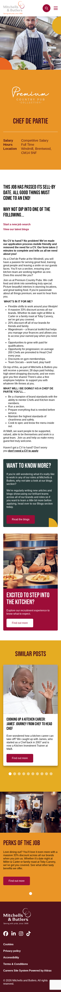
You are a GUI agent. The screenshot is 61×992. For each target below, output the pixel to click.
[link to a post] (30, 689)
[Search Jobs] (46, 8)
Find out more (20, 623)
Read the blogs (20, 519)
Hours (8, 144)
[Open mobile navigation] (56, 8)
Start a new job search (17, 224)
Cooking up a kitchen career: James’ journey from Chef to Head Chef (29, 724)
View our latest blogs (16, 229)
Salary (8, 140)
